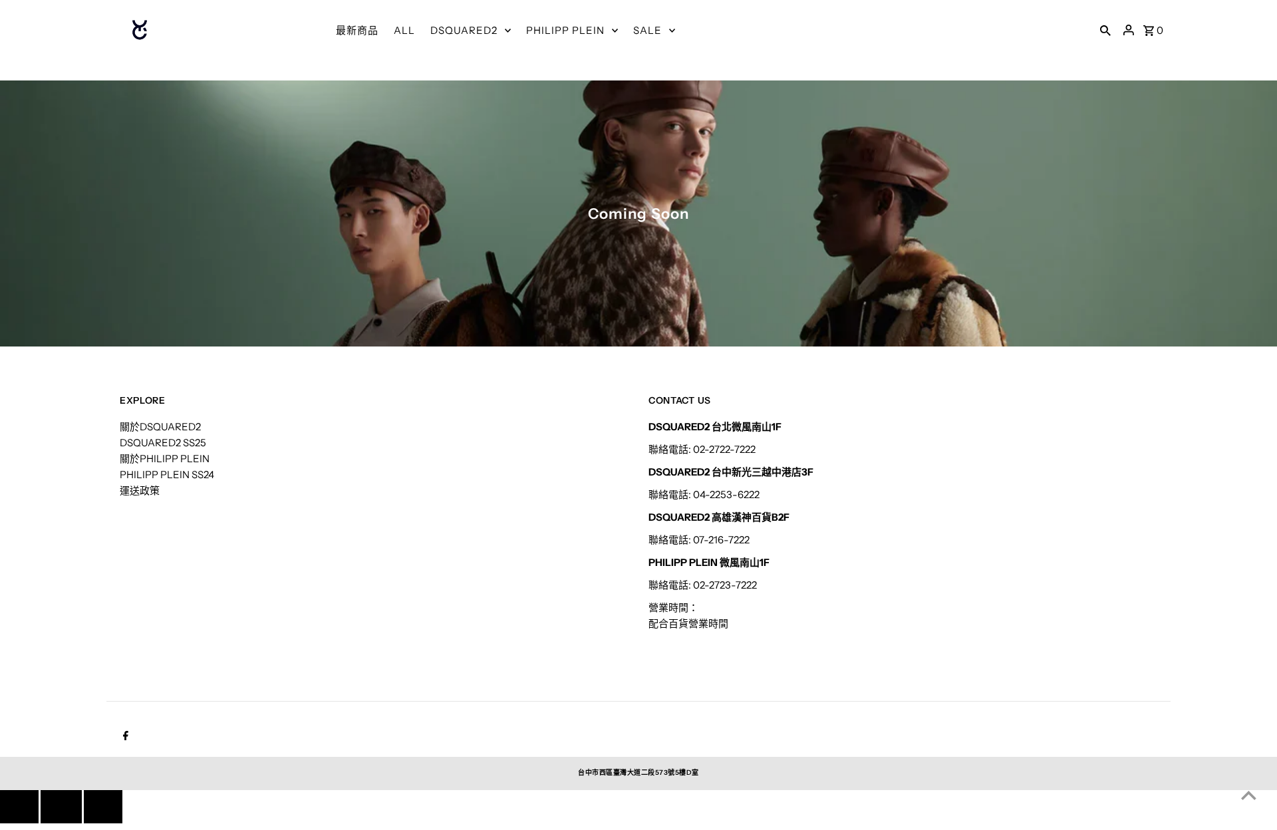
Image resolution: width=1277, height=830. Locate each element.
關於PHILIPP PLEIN (165, 458)
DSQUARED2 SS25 (163, 442)
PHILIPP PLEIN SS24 (167, 474)
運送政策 (140, 490)
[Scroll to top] (1249, 795)
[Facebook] (124, 737)
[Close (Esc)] (61, 806)
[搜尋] (1105, 30)
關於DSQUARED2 (160, 426)
